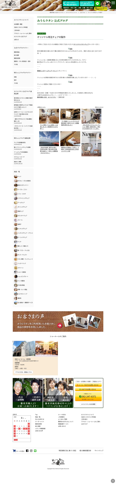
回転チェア (20, 211)
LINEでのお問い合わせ (88, 389)
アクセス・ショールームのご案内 (22, 33)
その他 (16, 64)
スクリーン (20, 268)
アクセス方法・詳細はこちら (23, 372)
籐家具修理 (17, 58)
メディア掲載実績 (40, 428)
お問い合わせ (62, 426)
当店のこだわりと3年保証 (21, 27)
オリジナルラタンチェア (81, 44)
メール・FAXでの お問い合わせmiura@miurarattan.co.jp (86, 3)
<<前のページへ (41, 107)
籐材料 (19, 298)
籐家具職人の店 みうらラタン (46, 97)
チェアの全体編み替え (20, 142)
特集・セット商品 (22, 289)
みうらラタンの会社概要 (88, 404)
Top (36, 414)
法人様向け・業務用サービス (25, 302)
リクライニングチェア (23, 198)
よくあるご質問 (62, 419)
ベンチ (19, 241)
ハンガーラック (21, 263)
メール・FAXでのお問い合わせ (88, 385)
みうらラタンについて (87, 414)
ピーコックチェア (22, 237)
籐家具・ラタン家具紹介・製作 (22, 61)
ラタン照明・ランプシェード (25, 259)
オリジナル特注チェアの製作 (51, 36)
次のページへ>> (99, 107)
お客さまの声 (39, 431)
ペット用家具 (21, 281)
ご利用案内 (61, 417)
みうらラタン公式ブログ (20, 36)
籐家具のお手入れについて (65, 421)
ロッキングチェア (22, 228)
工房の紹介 (17, 30)
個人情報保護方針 (85, 450)
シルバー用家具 (21, 272)
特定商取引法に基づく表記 (67, 450)
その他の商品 (21, 285)
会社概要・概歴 (18, 24)
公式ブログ (84, 424)
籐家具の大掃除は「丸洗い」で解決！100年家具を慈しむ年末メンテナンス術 (70, 149)
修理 (15, 77)
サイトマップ (99, 450)
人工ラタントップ (22, 294)
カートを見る (62, 414)
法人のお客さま (39, 419)
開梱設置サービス (63, 424)
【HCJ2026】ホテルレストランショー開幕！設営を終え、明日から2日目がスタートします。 (91, 126)
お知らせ (16, 39)
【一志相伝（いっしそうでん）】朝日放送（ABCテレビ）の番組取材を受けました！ (70, 123)
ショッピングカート (22, 276)
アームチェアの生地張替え (21, 152)
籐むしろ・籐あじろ (22, 246)
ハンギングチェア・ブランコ (25, 233)
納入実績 (16, 55)
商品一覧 (37, 417)
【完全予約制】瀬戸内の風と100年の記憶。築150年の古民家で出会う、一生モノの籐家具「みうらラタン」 (49, 150)
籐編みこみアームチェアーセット (47, 71)
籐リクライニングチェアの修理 (22, 147)
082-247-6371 (71, 4)
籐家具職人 (17, 52)
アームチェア (21, 202)
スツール (19, 220)
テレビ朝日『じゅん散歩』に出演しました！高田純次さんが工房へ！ (49, 126)
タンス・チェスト (22, 255)
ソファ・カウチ (21, 194)
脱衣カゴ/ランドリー (23, 185)
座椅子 (19, 224)
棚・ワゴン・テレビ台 (23, 250)
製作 (15, 80)
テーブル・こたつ (22, 189)
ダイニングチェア (22, 207)
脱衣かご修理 (17, 162)
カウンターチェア (22, 215)
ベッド (19, 176)
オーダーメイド (39, 421)
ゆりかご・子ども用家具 (24, 181)
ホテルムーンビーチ (19, 157)
